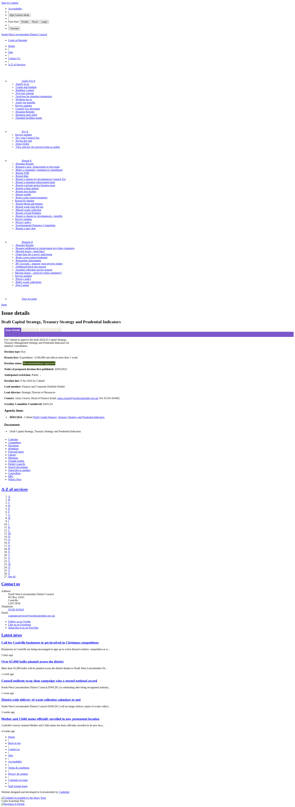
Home (11, 46)
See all (11, 576)
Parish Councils (16, 464)
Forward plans (16, 451)
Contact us (10, 584)
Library (12, 454)
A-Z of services (14, 489)
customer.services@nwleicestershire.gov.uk (31, 615)
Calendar (13, 439)
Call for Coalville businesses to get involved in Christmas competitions (50, 642)
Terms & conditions (18, 767)
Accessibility (15, 8)
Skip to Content (9, 2)
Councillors (14, 473)
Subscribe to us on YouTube (23, 627)
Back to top (14, 743)
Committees (14, 442)
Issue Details (13, 330)
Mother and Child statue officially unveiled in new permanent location (50, 719)
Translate (14, 28)
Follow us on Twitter (19, 621)
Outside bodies (16, 461)
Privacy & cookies (18, 773)
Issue (4, 304)
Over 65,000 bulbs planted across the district (32, 661)
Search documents (18, 467)
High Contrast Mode (19, 15)
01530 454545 (16, 609)
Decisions (13, 445)
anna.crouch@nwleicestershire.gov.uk (77, 398)
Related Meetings (50, 330)
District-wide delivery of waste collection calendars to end (41, 699)
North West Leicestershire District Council (24, 34)
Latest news (11, 635)
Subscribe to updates (19, 470)
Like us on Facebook (19, 624)
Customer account (18, 780)
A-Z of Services (16, 64)
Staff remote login (17, 786)
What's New (15, 479)
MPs (10, 476)
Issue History (31, 330)
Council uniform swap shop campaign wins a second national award (49, 681)
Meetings (13, 457)
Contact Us (14, 58)
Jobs (10, 52)
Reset (35, 22)
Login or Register (17, 40)
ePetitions (13, 448)
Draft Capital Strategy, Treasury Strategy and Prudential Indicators (68, 417)
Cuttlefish (64, 792)
